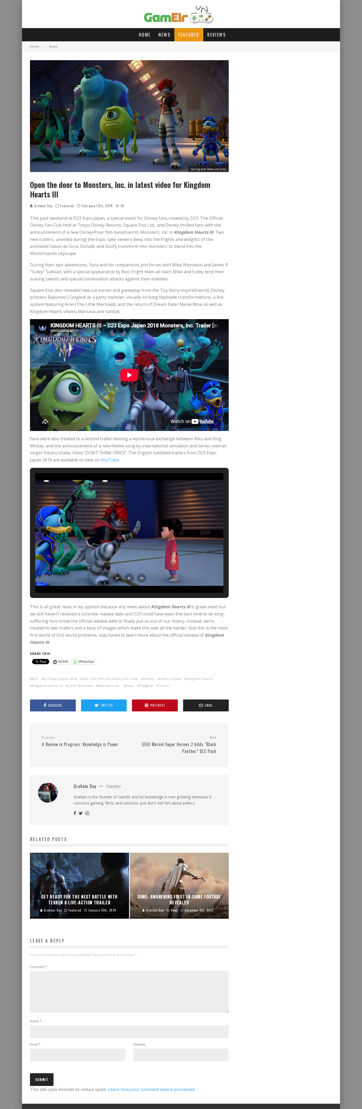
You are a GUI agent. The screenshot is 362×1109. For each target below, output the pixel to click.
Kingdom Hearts (199, 679)
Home (145, 35)
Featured (188, 35)
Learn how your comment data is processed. (151, 1089)
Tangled (146, 686)
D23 (35, 679)
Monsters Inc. (109, 686)
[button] (117, 578)
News (164, 35)
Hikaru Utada (170, 679)
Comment (38, 967)
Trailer (164, 686)
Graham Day (42, 205)
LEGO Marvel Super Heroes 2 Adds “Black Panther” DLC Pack (179, 744)
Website (139, 1044)
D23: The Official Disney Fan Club (110, 679)
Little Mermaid (80, 686)
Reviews (216, 35)
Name (36, 1021)
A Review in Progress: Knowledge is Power (80, 741)
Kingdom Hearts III (47, 686)
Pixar (130, 686)
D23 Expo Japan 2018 (60, 679)
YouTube (110, 460)
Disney (148, 679)
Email (35, 1044)
